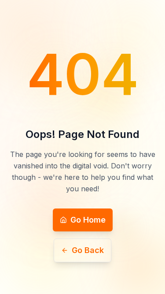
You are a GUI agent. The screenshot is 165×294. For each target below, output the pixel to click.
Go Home (88, 219)
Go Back (88, 250)
